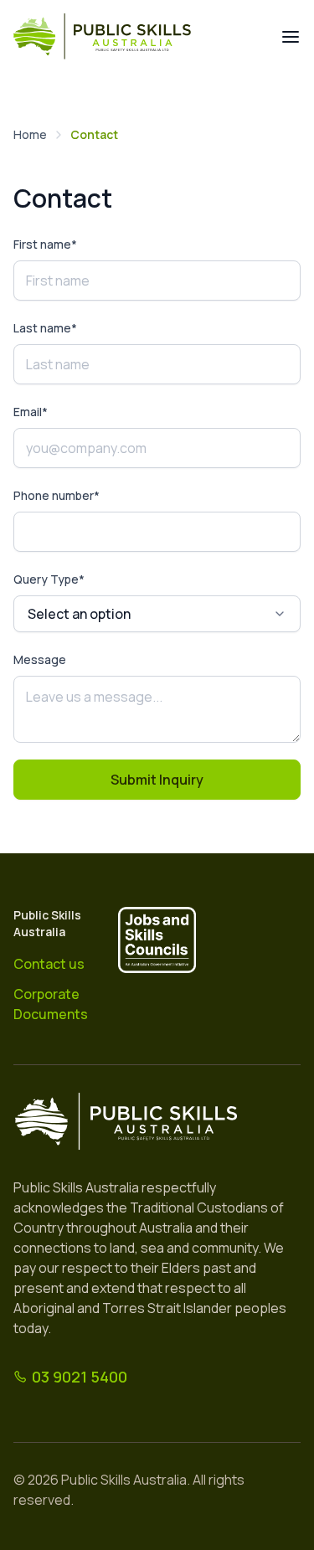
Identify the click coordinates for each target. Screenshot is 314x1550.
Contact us (49, 964)
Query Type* (49, 579)
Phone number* (56, 495)
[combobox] (157, 613)
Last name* (45, 328)
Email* (30, 412)
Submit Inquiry (157, 779)
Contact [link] (94, 134)
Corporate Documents (50, 1004)
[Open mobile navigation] (291, 37)
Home (30, 134)
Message (39, 659)
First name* (45, 244)
